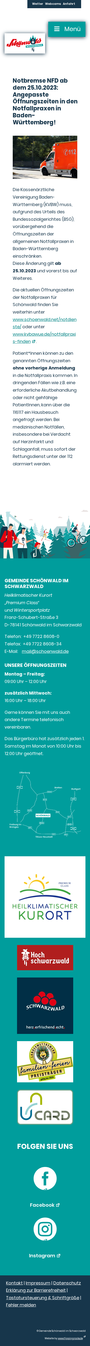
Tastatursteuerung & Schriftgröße (42, 1298)
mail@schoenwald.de (45, 651)
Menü (72, 29)
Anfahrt (69, 4)
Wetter (37, 4)
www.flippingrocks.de (70, 1338)
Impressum (38, 1283)
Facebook (42, 1205)
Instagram (42, 1255)
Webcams (53, 4)
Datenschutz (67, 1283)
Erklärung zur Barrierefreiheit (36, 1290)
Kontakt (14, 1283)
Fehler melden (21, 1305)
